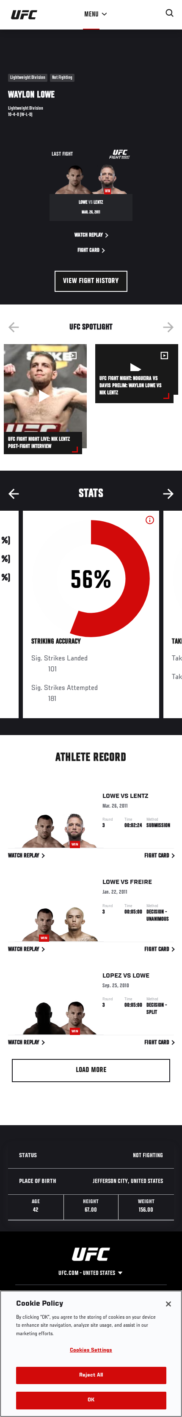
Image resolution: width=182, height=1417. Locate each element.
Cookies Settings (91, 1350)
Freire (141, 882)
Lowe (110, 796)
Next (168, 327)
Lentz (139, 796)
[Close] (168, 1304)
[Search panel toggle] (169, 13)
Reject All (91, 1375)
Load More (91, 1070)
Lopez (112, 976)
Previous (13, 327)
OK (91, 1400)
